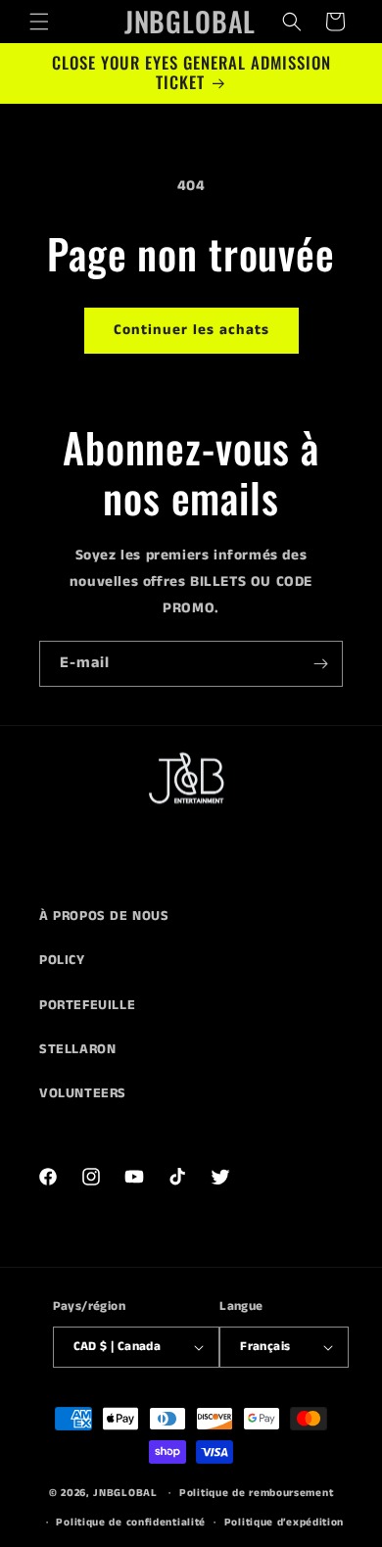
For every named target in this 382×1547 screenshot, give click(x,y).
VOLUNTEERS (82, 1093)
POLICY (62, 960)
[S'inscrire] (320, 664)
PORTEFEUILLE (87, 1005)
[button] (39, 21)
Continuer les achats (191, 329)
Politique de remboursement (256, 1493)
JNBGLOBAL (125, 1493)
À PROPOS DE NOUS (104, 916)
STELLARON (77, 1049)
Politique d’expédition (284, 1522)
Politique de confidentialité (131, 1522)
